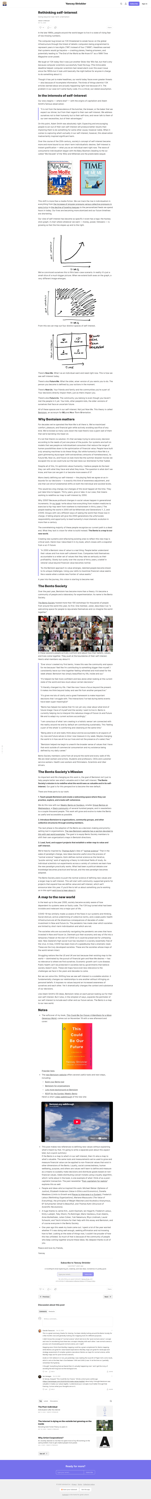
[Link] (35, 95)
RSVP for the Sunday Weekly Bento (61, 1093)
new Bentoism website (56, 1075)
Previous (46, 1297)
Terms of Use (85, 1279)
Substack (65, 1495)
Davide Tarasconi (49, 1330)
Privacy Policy (91, 1281)
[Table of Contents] (2, 749)
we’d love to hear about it (63, 890)
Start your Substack (70, 1489)
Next (106, 1297)
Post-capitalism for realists (94, 1181)
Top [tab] (40, 1401)
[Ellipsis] (112, 1330)
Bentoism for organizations (57, 1086)
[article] (75, 1411)
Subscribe (134, 4)
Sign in (144, 4)
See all (42, 1454)
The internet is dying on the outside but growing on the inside (65, 1422)
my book (56, 503)
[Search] (121, 4)
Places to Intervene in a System (86, 1194)
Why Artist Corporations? (50, 1438)
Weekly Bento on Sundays (72, 805)
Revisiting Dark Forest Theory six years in (52, 1427)
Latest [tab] (46, 1401)
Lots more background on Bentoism (61, 1090)
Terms (80, 1484)
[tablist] (47, 1311)
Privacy (74, 1484)
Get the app (85, 1489)
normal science (91, 851)
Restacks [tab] (52, 1311)
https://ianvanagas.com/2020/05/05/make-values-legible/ (64, 1381)
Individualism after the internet (49, 1410)
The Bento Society (46, 603)
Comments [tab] (43, 1311)
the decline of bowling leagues (65, 207)
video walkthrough (63, 1097)
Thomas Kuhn (68, 851)
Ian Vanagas (47, 1376)
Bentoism (42, 412)
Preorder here (48, 1071)
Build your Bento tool (54, 1082)
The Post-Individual (47, 1407)
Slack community (61, 808)
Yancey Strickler (44, 20)
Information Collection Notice (75, 1281)
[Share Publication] (126, 4)
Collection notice (89, 1484)
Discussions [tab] (54, 1401)
